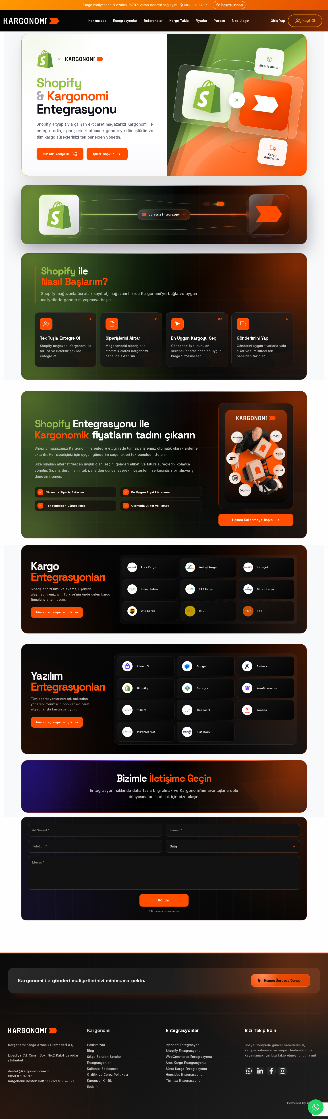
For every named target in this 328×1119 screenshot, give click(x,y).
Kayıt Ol (309, 20)
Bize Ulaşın (240, 21)
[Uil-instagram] (282, 1071)
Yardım (219, 21)
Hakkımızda (97, 21)
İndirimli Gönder (232, 5)
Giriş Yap (278, 21)
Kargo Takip (179, 21)
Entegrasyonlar (125, 21)
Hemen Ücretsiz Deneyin (283, 980)
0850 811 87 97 (195, 5)
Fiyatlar (201, 21)
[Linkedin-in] (260, 1071)
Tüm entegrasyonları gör (54, 612)
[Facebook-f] (271, 1071)
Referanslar (153, 21)
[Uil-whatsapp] (249, 1071)
